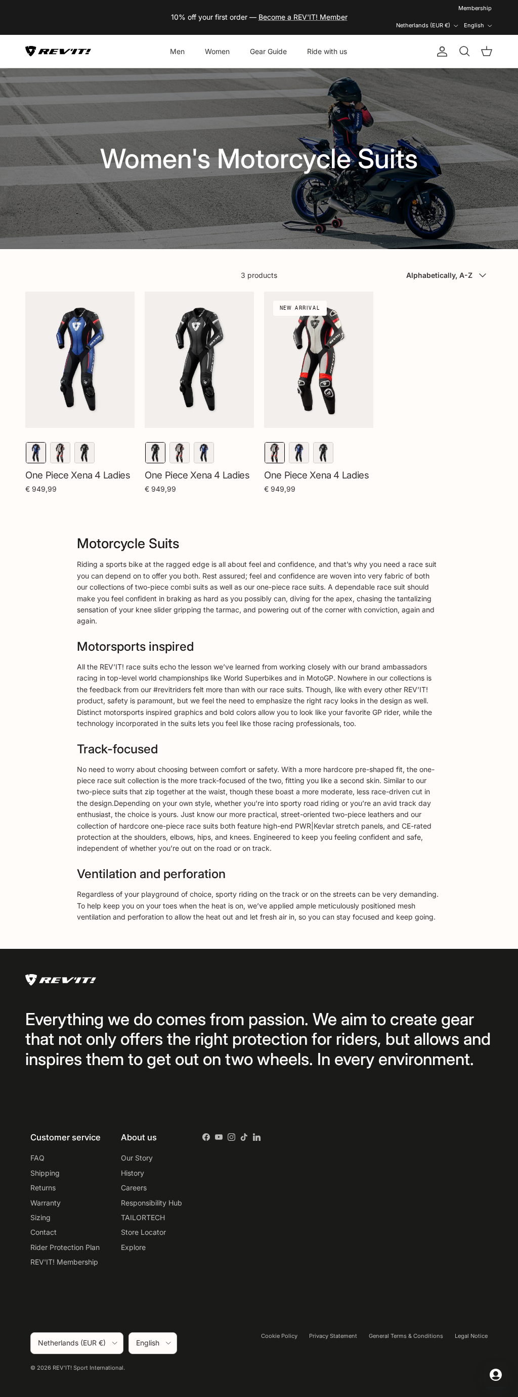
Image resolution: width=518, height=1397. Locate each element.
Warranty (45, 1202)
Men (177, 51)
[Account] (440, 51)
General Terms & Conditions (406, 1335)
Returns (43, 1187)
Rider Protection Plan (65, 1247)
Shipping (45, 1173)
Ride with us (327, 51)
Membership (475, 8)
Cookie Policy (279, 1335)
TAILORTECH (143, 1217)
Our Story (137, 1157)
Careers (134, 1187)
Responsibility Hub (151, 1202)
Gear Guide (268, 51)
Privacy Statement (333, 1335)
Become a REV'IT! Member (303, 17)
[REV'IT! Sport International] (58, 51)
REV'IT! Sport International (88, 1367)
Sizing (40, 1217)
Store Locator (143, 1232)
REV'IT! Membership (64, 1262)
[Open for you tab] (496, 1375)
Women (217, 51)
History (132, 1173)
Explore (133, 1247)
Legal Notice (471, 1335)
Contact (43, 1232)
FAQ (37, 1157)
